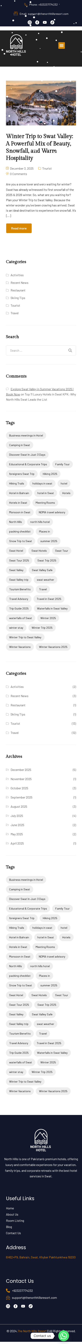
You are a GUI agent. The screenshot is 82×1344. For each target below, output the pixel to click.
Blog (9, 1227)
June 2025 (17, 825)
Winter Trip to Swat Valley (25, 637)
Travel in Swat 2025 (49, 598)
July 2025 (17, 816)
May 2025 (17, 834)
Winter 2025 (48, 618)
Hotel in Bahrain (19, 493)
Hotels (66, 493)
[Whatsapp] (63, 1335)
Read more (19, 228)
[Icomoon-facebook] (37, 22)
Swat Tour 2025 (19, 560)
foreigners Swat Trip (21, 473)
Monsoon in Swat (19, 512)
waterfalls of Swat (20, 618)
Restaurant (18, 290)
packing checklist (20, 531)
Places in (44, 531)
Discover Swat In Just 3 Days (27, 454)
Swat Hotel (16, 550)
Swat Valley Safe (42, 570)
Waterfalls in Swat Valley (52, 608)
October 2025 (19, 788)
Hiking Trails (16, 483)
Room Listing (15, 1220)
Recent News (19, 282)
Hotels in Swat (18, 502)
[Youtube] (45, 22)
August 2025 (19, 806)
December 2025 (21, 770)
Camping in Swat (19, 445)
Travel (15, 313)
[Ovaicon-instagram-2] (30, 22)
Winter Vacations (20, 646)
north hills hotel (40, 521)
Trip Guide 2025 (19, 608)
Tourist (47, 168)
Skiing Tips (18, 298)
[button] (61, 45)
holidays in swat (42, 483)
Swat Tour (61, 550)
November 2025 (21, 779)
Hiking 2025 (50, 473)
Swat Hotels (39, 550)
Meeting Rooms (45, 502)
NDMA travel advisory (52, 512)
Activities (17, 275)
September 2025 (21, 797)
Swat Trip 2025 (46, 560)
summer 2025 (48, 541)
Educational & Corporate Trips (28, 464)
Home (10, 1208)
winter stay (16, 627)
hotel (64, 483)
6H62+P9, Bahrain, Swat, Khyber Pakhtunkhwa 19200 (41, 1257)
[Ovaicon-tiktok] (52, 22)
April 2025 (17, 843)
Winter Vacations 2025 (53, 646)
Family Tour (62, 464)
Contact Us (13, 1233)
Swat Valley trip (18, 579)
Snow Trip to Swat (20, 541)
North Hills (15, 521)
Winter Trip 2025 (42, 627)
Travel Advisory (18, 598)
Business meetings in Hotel (26, 435)
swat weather (45, 579)
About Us (12, 1214)
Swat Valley (16, 570)
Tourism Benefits (20, 589)
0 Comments (18, 174)
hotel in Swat (45, 493)
